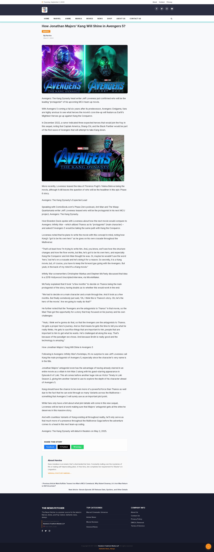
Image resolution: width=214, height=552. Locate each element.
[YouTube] (172, 8)
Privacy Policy (136, 519)
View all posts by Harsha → (59, 473)
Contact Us (135, 19)
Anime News (91, 517)
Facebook (50, 447)
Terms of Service (138, 526)
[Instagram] (167, 8)
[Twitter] (162, 8)
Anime (68, 19)
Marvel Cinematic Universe (97, 512)
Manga (78, 19)
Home (46, 19)
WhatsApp (77, 447)
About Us (120, 19)
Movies (89, 19)
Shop (109, 19)
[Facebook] (156, 8)
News (100, 19)
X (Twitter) (64, 447)
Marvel (57, 19)
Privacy (169, 2)
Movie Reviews (92, 522)
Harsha (48, 35)
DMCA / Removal (137, 522)
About (155, 2)
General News (92, 527)
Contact (162, 2)
